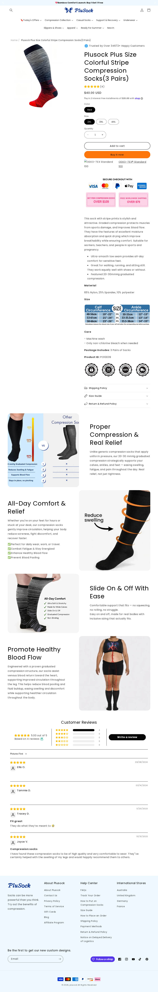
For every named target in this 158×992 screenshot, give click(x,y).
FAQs (83, 890)
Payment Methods (91, 926)
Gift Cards (50, 911)
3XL (101, 121)
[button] (11, 10)
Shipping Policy (89, 921)
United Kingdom (126, 895)
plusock (73, 985)
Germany (122, 901)
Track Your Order (90, 895)
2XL (89, 121)
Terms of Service (54, 906)
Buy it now (117, 154)
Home (14, 40)
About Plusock (52, 890)
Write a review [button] (127, 737)
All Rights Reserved (87, 985)
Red (89, 109)
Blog (46, 917)
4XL (113, 121)
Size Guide (87, 910)
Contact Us (50, 895)
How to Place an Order (94, 915)
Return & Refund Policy (94, 932)
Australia (122, 890)
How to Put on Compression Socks (92, 902)
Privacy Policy (52, 901)
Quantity (88, 128)
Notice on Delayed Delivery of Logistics (96, 939)
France (121, 906)
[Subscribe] (59, 959)
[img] (17, 762)
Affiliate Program (54, 922)
